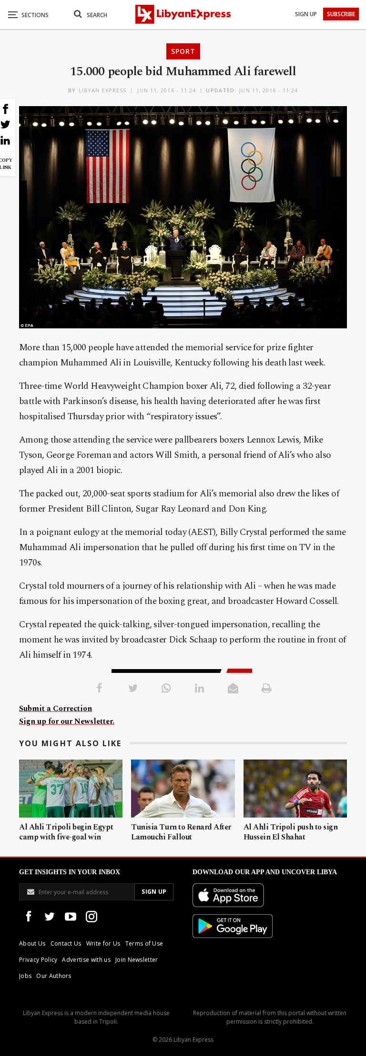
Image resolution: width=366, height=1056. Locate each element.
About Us (32, 943)
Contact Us (66, 943)
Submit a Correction (55, 708)
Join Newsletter (136, 960)
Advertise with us (86, 960)
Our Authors (53, 976)
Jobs (25, 976)
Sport (183, 51)
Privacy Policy (38, 960)
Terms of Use (144, 943)
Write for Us (103, 943)
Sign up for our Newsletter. (66, 721)
